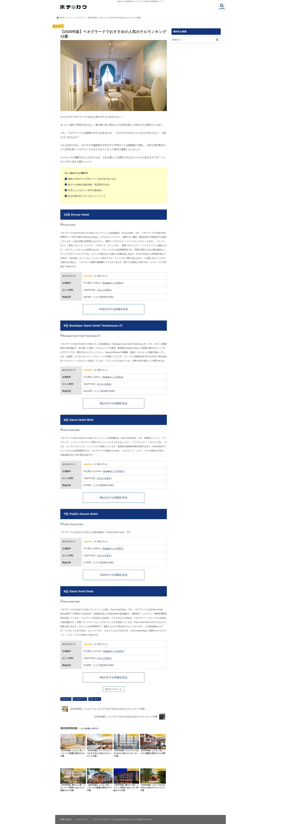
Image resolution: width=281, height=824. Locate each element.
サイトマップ (82, 819)
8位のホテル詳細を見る (113, 497)
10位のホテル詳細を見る (113, 309)
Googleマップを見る (113, 283)
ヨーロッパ (95, 699)
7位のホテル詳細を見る (113, 574)
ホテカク (130, 819)
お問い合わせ (66, 819)
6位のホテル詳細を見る (113, 677)
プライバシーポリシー (102, 819)
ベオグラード (81, 699)
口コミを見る (104, 290)
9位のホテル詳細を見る (113, 403)
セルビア (66, 699)
